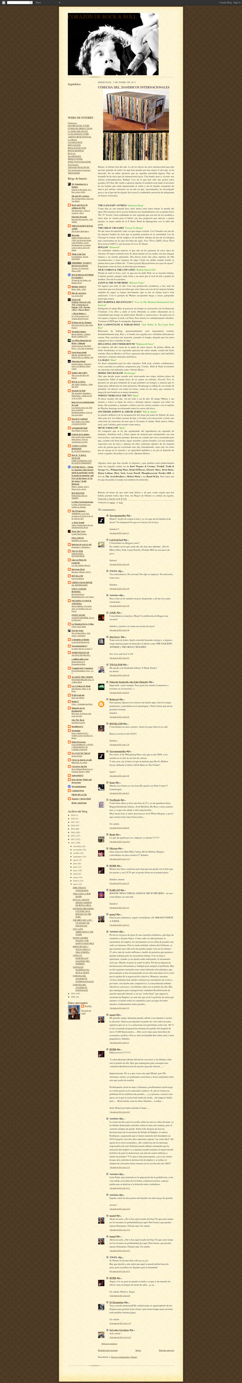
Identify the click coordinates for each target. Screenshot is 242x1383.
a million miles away (80, 659)
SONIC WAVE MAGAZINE (79, 161)
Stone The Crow (78, 531)
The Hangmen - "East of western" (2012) (81, 211)
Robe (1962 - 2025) (79, 289)
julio (75, 863)
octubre (76, 853)
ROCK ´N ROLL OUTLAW (79, 457)
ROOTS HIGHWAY (76, 150)
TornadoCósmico (79, 331)
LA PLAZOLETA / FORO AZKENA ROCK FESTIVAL (79, 135)
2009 (73, 997)
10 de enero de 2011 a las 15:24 (120, 1337)
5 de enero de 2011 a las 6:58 (119, 717)
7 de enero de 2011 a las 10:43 (119, 1112)
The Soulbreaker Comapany (79, 170)
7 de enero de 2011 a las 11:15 (119, 1167)
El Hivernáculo (78, 695)
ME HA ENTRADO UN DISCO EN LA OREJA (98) (82, 356)
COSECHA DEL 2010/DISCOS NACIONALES (80, 987)
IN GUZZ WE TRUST (81, 753)
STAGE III (76, 299)
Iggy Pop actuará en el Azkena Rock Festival (80, 317)
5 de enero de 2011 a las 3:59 (119, 588)
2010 (73, 993)
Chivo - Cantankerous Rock (82, 704)
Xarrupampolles (117, 515)
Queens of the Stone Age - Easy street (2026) (82, 190)
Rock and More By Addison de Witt (80, 206)
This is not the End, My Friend (80, 376)
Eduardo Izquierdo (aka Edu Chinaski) (128, 681)
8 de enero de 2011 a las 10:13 (119, 1271)
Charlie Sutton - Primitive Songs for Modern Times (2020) (81, 366)
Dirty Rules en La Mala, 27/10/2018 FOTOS (81, 422)
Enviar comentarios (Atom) (124, 1357)
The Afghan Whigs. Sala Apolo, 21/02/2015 (81, 634)
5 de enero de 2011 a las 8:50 (119, 828)
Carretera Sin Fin (79, 766)
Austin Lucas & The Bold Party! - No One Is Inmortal (82, 347)
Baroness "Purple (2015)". (81, 572)
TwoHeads (114, 799)
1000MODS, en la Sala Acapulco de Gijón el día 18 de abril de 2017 (82, 516)
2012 (73, 839)
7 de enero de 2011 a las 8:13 (119, 1042)
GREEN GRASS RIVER (82, 582)
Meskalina (76, 730)
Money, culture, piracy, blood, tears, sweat (80, 487)
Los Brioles (72, 139)
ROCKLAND (77, 575)
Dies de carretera (79, 293)
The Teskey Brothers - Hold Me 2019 (82, 385)
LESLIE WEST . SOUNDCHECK (78, 554)
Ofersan (113, 848)
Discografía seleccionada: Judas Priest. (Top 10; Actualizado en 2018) (81, 439)
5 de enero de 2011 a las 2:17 (119, 533)
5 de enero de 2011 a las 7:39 (119, 744)
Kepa (112, 782)
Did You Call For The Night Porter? (82, 326)
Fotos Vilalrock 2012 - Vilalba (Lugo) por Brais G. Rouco (82, 735)
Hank (112, 834)
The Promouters (78, 511)
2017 (73, 822)
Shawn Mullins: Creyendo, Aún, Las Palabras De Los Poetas (82, 608)
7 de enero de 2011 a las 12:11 (119, 1188)
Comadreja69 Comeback (82, 668)
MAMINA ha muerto (80, 540)
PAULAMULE (78, 538)
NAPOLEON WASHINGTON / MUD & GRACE (81, 970)
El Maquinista (116, 1302)
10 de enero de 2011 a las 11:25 (120, 1323)
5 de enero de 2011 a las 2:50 (119, 564)
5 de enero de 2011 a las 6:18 (119, 675)
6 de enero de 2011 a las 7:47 (119, 907)
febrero (76, 880)
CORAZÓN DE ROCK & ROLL (102, 16)
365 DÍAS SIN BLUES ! (81, 655)
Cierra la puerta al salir (82, 759)
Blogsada (75, 235)
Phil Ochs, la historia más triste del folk (81, 714)
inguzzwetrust (77, 756)
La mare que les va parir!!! (82, 648)
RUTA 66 (71, 153)
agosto (76, 860)
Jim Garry (114, 636)
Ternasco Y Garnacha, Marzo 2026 (80, 269)
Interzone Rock (78, 569)
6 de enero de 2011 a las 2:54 (119, 883)
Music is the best (79, 254)
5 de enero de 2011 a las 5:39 (119, 606)
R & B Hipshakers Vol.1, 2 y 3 (83, 671)
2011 (73, 842)
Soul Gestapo (73, 164)
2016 (73, 825)
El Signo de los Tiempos (82, 322)
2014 (73, 832)
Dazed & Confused (80, 418)
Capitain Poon (78, 790)
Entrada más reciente (108, 1350)
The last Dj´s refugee (80, 196)
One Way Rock (78, 720)
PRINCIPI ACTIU (79, 794)
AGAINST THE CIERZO (82, 677)
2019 (73, 815)
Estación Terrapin (79, 216)
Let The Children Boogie (81, 565)
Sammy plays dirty (80, 372)
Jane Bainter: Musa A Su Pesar (81, 689)
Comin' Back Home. (79, 534)
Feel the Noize (77, 630)
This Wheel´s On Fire (80, 430)
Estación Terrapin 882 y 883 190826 (82, 220)
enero (75, 884)
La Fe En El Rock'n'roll (80, 642)
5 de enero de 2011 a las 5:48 (119, 630)
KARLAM (114, 890)
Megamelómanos (79, 786)
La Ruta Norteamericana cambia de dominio (81, 505)
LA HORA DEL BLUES (78, 131)
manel (88, 1006)
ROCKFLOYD (78, 493)
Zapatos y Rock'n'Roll (81, 798)
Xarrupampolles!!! (80, 646)
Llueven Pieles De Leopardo (79, 561)
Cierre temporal (78, 578)
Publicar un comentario (109, 1344)
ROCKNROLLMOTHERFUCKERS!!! (83, 276)
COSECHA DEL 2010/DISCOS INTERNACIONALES (83, 978)
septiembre (78, 856)
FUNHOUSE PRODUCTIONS (80, 128)
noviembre (78, 849)
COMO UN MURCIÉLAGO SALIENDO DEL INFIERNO (81, 959)
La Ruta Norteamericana (82, 502)
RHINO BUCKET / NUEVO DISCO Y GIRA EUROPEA (82, 949)
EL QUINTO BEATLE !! (81, 451)
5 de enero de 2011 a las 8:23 (119, 793)
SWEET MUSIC (78, 615)
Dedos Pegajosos (79, 742)
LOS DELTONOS (75, 142)
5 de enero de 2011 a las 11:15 (119, 859)
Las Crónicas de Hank (81, 686)
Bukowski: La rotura (79, 762)
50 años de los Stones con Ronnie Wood (81, 281)
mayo (75, 870)
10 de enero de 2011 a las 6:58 (119, 1295)
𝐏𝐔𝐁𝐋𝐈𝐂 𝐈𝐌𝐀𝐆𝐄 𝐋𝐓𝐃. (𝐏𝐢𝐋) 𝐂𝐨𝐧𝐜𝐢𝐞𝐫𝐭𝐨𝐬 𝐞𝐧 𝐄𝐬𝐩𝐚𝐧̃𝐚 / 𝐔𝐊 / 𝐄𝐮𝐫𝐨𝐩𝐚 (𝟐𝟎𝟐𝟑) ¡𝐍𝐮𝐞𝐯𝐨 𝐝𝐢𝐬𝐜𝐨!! (81, 306)
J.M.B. (112, 612)
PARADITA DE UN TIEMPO (79, 496)
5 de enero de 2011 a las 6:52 (119, 692)
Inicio (138, 1350)
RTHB (112, 865)
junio (75, 866)
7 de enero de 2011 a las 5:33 (119, 925)
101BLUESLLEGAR (80, 652)
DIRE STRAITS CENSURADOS (80, 889)
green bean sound (79, 352)
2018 (73, 818)
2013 (73, 835)
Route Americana (79, 802)
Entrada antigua (166, 1350)
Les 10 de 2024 (77, 295)
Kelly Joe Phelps (78, 697)
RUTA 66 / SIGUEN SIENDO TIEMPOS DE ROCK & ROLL (82, 902)
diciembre (77, 846)
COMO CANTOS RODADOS (79, 447)
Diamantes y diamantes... (81, 547)
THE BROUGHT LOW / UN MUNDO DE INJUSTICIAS (82, 923)
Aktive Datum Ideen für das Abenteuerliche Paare (82, 526)
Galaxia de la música (80, 434)
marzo (76, 877)
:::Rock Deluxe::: (79, 313)
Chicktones (72, 123)
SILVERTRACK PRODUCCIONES (75, 157)
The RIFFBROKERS (80, 585)
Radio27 (75, 701)
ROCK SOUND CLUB (77, 148)
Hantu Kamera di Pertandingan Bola (79, 662)
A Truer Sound (78, 522)
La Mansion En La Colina (83, 624)
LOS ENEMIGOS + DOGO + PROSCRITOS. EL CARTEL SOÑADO (82, 747)
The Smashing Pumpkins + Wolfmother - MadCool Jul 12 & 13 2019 (82, 395)
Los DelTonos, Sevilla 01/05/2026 (80, 257)
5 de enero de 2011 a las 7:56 (119, 776)
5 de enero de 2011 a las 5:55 (119, 658)
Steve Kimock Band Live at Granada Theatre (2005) (82, 770)
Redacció (114, 699)
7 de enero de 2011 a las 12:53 (119, 1230)
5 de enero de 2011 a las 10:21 (119, 841)
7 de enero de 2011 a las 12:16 (119, 1209)
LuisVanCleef (116, 539)
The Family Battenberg (80, 231)
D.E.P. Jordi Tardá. (79, 626)
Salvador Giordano (119, 1330)
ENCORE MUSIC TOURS (78, 125)
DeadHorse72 (77, 726)
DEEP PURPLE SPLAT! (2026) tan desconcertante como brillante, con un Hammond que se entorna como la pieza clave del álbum (81, 244)
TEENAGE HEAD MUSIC (79, 167)
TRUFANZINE (74, 173)
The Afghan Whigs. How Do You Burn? (83, 199)
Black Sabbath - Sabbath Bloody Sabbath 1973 (81, 335)
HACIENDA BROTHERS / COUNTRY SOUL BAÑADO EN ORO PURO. (83, 912)
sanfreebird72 (77, 775)
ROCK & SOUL (79, 381)
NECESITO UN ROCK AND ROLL (81, 602)
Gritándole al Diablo (80, 639)
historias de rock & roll (81, 544)
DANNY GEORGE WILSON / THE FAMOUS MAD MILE (83, 940)
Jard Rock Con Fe (78, 722)
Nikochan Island (78, 361)
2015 (73, 828)
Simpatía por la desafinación (78, 709)
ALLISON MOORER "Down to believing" (83, 618)
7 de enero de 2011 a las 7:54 (119, 1008)
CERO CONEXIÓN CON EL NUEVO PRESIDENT (82, 461)
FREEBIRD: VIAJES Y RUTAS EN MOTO (82, 264)
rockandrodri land (79, 428)
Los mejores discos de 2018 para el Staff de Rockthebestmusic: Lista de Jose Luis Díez (82, 411)
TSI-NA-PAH (77, 551)
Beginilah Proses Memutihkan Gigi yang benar (83, 595)
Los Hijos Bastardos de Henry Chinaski (81, 342)
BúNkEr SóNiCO (79, 286)
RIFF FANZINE (74, 145)
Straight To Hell (78, 390)
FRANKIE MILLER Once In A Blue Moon (83, 680)
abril (75, 873)
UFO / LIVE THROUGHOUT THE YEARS (83, 932)
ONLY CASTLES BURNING (79, 590)
